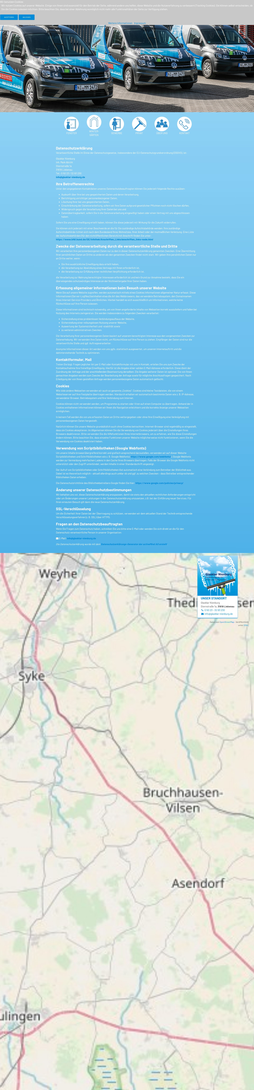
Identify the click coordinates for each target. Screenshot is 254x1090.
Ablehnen (27, 17)
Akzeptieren (9, 17)
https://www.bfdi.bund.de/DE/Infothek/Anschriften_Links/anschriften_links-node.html (104, 239)
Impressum (140, 23)
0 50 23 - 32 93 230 (214, 610)
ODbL (246, 625)
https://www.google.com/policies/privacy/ (159, 482)
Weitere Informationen (120, 23)
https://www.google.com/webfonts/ (151, 456)
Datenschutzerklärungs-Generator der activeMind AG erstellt (134, 544)
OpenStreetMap (227, 622)
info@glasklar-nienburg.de (70, 177)
